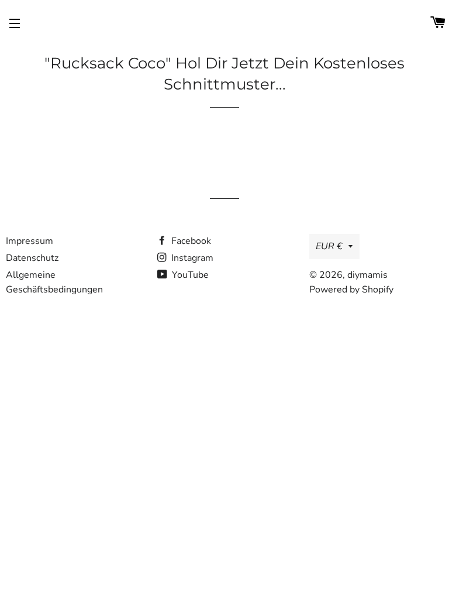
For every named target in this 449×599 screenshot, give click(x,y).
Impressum (29, 241)
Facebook (190, 241)
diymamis (367, 274)
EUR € (329, 246)
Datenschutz (32, 258)
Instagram (191, 258)
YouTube (189, 274)
